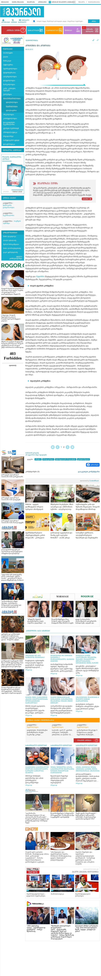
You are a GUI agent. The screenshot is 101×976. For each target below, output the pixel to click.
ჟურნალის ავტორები (12, 150)
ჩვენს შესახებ (18, 2)
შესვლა (81, 2)
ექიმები (14, 22)
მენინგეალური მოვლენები (66, 459)
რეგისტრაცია (94, 2)
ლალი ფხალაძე (9, 240)
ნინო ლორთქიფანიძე (12, 248)
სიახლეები (8, 53)
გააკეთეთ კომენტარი (89, 471)
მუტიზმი (40, 276)
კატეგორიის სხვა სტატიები (38, 631)
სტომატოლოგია (10, 68)
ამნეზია (38, 459)
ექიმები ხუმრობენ (11, 128)
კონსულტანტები (10, 233)
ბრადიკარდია (48, 459)
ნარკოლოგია (9, 84)
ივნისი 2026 (17, 192)
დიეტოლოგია (9, 80)
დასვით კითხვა (84, 740)
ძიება (94, 21)
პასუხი (86, 199)
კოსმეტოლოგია (10, 118)
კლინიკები (5, 22)
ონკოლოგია (8, 114)
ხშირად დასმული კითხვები (63, 2)
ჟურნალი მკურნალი (23, 21)
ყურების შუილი (83, 459)
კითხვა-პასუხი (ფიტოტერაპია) (40, 720)
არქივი (6, 191)
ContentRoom (89, 480)
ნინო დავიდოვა (9, 236)
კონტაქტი (42, 2)
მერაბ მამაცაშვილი (11, 244)
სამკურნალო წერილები (36, 745)
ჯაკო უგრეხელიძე (10, 252)
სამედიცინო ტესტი (11, 140)
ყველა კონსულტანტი (15, 257)
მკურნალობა (8, 215)
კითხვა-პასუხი (9, 198)
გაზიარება (95, 465)
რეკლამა (31, 2)
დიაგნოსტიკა (9, 144)
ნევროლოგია (12, 106)
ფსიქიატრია (11, 110)
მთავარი (5, 2)
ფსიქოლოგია (12, 102)
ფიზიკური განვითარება (8, 206)
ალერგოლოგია (10, 76)
